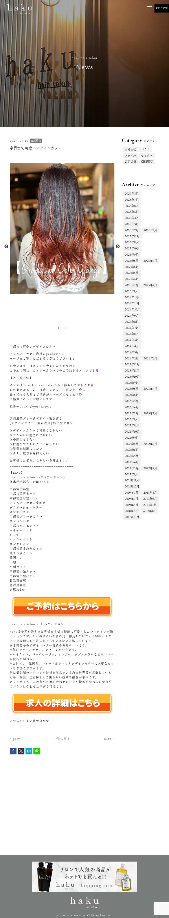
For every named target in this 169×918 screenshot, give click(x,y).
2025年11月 (132, 242)
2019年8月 (150, 492)
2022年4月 (132, 462)
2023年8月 (131, 388)
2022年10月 (132, 431)
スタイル (130, 155)
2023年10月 (132, 376)
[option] (62, 228)
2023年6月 (132, 395)
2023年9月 (132, 383)
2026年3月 (132, 224)
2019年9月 (131, 492)
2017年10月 (132, 517)
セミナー (146, 155)
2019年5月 (131, 505)
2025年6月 (132, 267)
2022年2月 (150, 468)
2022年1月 (131, 474)
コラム (145, 149)
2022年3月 (131, 468)
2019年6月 (150, 498)
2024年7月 (132, 328)
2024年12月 (132, 297)
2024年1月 (150, 358)
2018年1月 (149, 511)
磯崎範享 (147, 161)
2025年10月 (132, 248)
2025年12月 (132, 236)
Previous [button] (6, 246)
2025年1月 (131, 291)
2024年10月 (132, 309)
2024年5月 (132, 340)
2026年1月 (150, 230)
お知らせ (130, 149)
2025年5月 (131, 273)
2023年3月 (131, 413)
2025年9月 (132, 254)
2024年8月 (132, 321)
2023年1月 (131, 419)
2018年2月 (131, 511)
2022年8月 (131, 444)
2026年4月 (132, 218)
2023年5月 (131, 401)
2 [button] (65, 328)
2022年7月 (150, 444)
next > (109, 738)
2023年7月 (150, 388)
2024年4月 (132, 346)
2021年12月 (132, 480)
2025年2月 (150, 285)
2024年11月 (132, 303)
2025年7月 (150, 260)
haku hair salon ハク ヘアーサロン (37, 624)
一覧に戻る (62, 738)
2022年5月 (131, 456)
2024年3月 (132, 352)
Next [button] (118, 246)
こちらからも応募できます (29, 721)
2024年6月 (132, 334)
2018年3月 (149, 505)
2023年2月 (150, 413)
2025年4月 (132, 279)
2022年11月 (132, 425)
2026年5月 (132, 211)
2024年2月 (132, 358)
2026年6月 (132, 206)
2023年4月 (132, 407)
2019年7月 (131, 498)
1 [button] (59, 328)
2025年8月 (131, 260)
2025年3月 (131, 285)
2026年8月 (132, 193)
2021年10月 (132, 486)
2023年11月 (132, 370)
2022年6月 (132, 449)
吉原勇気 (130, 161)
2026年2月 (132, 230)
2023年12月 (132, 364)
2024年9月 (132, 315)
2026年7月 (132, 199)
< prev (15, 738)
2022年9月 (132, 437)
